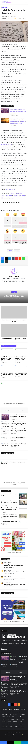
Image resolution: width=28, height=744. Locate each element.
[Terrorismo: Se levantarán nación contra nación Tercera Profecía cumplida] (23, 510)
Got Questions (10, 189)
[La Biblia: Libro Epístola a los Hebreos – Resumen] (21, 368)
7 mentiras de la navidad (7, 709)
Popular (21, 410)
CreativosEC (20, 734)
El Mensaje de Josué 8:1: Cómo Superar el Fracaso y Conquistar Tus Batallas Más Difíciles (18, 121)
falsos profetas (22, 714)
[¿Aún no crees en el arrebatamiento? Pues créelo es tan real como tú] (23, 502)
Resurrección (11, 724)
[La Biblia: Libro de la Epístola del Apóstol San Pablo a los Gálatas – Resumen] (23, 516)
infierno (13, 716)
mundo (23, 719)
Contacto (4, 649)
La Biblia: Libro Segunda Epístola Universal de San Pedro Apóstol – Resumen (7, 358)
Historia (3, 716)
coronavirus (22, 711)
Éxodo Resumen (6, 196)
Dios (10, 714)
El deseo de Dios (6, 144)
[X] (6, 258)
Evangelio (15, 714)
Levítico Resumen (19, 196)
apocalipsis (16, 709)
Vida (22, 726)
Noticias (9, 721)
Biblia (10, 251)
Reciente (7, 410)
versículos (17, 726)
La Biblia (4, 7)
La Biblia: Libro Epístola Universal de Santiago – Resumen (7, 374)
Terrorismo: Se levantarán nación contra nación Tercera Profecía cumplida (9, 509)
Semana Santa (20, 724)
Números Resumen (7, 198)
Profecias (21, 721)
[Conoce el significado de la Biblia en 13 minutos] (23, 524)
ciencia (16, 711)
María (12, 719)
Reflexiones (4, 724)
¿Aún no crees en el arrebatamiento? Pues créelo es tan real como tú (9, 502)
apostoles (23, 709)
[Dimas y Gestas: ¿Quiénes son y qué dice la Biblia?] (5, 445)
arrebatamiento (5, 711)
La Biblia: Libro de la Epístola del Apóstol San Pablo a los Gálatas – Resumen (9, 516)
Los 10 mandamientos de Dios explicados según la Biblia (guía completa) (18, 112)
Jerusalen (20, 716)
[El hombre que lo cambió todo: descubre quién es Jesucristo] (5, 439)
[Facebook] (2, 258)
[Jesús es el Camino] (7, 2)
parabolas (15, 721)
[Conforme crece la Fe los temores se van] (23, 496)
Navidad (3, 721)
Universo (11, 726)
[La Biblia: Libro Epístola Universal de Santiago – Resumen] (7, 368)
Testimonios (4, 726)
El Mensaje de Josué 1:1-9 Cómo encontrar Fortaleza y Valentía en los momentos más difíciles (14, 297)
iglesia (8, 716)
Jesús (17, 251)
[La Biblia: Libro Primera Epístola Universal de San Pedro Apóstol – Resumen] (21, 352)
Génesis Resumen (16, 193)
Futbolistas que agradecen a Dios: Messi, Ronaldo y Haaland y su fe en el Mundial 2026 (18, 423)
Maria (8, 719)
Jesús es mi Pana (5, 16)
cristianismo (4, 714)
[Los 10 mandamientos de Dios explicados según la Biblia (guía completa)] (5, 110)
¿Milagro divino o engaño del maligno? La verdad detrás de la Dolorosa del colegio (18, 430)
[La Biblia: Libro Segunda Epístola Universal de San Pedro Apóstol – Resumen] (7, 352)
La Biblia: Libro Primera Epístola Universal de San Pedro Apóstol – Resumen (20, 358)
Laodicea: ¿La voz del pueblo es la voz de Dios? (14, 571)
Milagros (17, 719)
